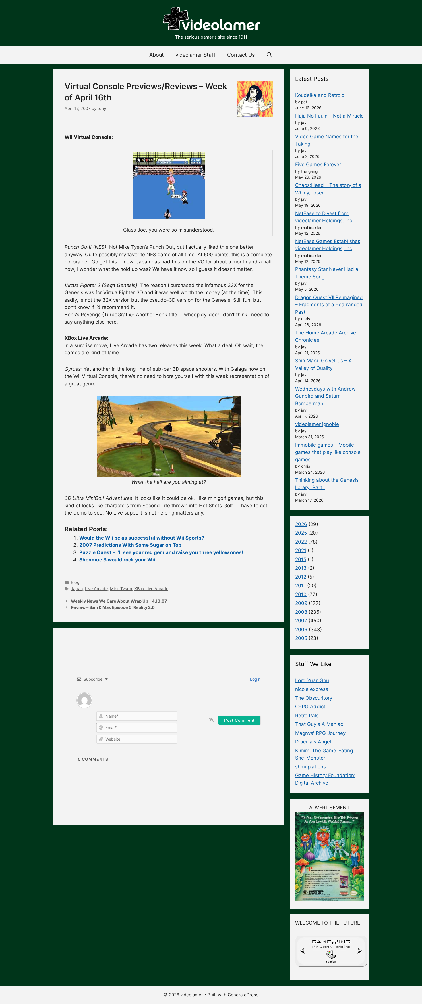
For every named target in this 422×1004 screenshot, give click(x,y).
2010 (301, 594)
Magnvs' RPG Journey (320, 733)
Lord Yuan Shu (312, 680)
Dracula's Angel (313, 742)
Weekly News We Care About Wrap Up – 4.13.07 (119, 600)
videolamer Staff (195, 55)
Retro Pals (307, 715)
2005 (301, 638)
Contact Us (241, 55)
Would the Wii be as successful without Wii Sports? (141, 538)
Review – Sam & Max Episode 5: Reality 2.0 (113, 607)
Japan (77, 588)
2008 (301, 612)
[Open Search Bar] (269, 55)
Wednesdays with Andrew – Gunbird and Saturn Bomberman (327, 396)
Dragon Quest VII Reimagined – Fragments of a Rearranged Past (329, 304)
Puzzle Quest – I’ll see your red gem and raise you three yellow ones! (161, 552)
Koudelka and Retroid (320, 95)
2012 (300, 577)
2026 (301, 524)
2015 (300, 559)
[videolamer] (211, 19)
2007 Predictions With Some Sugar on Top (130, 545)
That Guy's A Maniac (319, 724)
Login (254, 679)
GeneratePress (243, 994)
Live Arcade (96, 588)
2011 (300, 585)
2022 (301, 542)
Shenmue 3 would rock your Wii (117, 560)
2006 (301, 629)
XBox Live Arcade (151, 588)
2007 (301, 621)
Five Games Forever (318, 164)
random (331, 961)
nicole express (311, 689)
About (156, 55)
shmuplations (310, 767)
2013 (301, 568)
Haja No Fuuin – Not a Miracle (329, 116)
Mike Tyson (121, 588)
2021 (300, 550)
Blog (75, 582)
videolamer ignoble (317, 424)
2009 (301, 603)
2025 (301, 533)
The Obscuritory (313, 698)
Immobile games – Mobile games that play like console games (328, 452)
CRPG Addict (310, 707)
